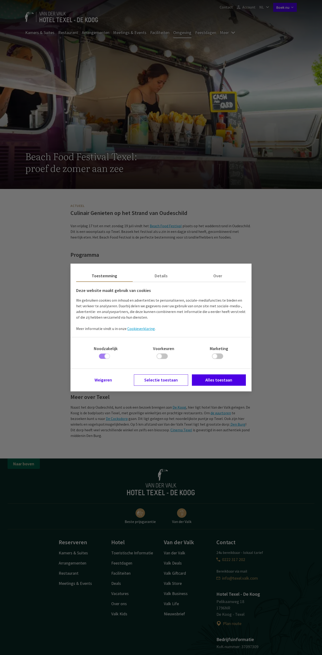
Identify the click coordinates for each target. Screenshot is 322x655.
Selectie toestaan (161, 380)
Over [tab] (217, 275)
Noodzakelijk (106, 348)
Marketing (219, 348)
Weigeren (103, 380)
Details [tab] (161, 275)
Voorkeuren (163, 348)
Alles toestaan (218, 380)
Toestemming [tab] (104, 275)
